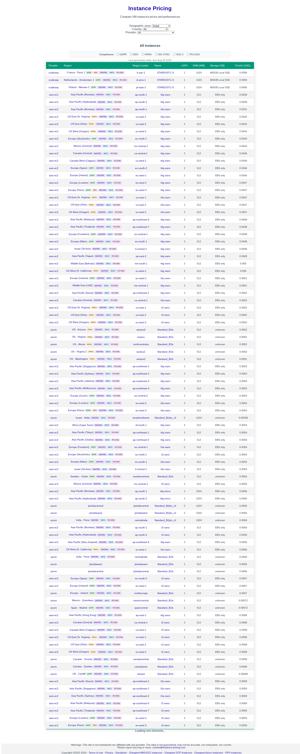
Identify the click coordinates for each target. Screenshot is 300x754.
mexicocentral (141, 600)
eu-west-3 (141, 190)
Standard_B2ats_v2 (165, 417)
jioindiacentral (95, 505)
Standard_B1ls (165, 329)
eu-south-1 (141, 241)
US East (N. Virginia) (79, 116)
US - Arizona (79, 329)
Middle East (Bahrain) (83, 263)
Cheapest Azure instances (208, 752)
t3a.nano (165, 109)
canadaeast (141, 666)
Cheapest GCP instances (178, 752)
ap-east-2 (141, 256)
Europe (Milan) (79, 241)
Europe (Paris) (76, 190)
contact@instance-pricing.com (169, 747)
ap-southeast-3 (141, 381)
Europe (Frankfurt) (79, 234)
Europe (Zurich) (79, 395)
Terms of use (96, 752)
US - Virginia (79, 336)
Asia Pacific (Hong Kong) (82, 615)
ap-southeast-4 (141, 388)
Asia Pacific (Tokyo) (82, 432)
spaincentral (141, 607)
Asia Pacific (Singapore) (83, 366)
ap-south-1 (141, 94)
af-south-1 (141, 425)
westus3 (140, 329)
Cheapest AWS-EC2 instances (145, 752)
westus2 (140, 359)
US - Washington (79, 358)
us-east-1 (141, 116)
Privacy (109, 752)
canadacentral (141, 659)
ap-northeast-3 (141, 439)
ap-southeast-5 (141, 219)
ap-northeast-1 (141, 432)
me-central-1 (141, 285)
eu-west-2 (141, 182)
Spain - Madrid (79, 607)
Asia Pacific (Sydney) (82, 373)
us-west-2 (141, 131)
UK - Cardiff (79, 673)
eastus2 (141, 351)
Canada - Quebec (83, 666)
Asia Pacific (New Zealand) (82, 542)
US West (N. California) (79, 270)
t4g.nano (165, 94)
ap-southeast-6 (141, 542)
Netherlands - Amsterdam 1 (79, 80)
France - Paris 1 (76, 72)
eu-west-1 (141, 175)
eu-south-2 (141, 168)
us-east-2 (141, 124)
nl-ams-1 (141, 80)
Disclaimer (121, 752)
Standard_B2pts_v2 (165, 505)
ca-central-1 (141, 153)
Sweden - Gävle (79, 476)
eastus (141, 337)
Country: (137, 29)
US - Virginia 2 (79, 351)
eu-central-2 (141, 395)
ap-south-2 (141, 102)
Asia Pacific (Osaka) (83, 439)
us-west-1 (141, 271)
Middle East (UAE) (83, 285)
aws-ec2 (53, 94)
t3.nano (165, 307)
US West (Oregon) (79, 131)
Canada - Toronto (82, 659)
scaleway (54, 72)
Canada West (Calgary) (83, 160)
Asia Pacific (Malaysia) (82, 219)
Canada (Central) (82, 153)
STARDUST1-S (165, 72)
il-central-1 (141, 249)
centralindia (141, 520)
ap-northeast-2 (141, 292)
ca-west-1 (141, 160)
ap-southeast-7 (141, 226)
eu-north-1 (141, 138)
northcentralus (141, 344)
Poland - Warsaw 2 (79, 87)
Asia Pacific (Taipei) (82, 256)
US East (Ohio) (79, 123)
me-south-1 (141, 263)
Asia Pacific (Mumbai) (83, 94)
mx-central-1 (141, 146)
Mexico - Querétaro (82, 600)
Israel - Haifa (83, 417)
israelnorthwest (141, 417)
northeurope (141, 593)
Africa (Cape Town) (82, 425)
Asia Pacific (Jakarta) (82, 381)
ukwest (141, 674)
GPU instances (233, 752)
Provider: (131, 32)
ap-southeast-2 (141, 373)
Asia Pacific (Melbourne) (82, 388)
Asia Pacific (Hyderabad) (82, 101)
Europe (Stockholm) (79, 138)
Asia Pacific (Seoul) (82, 292)
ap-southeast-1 (141, 366)
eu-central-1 (141, 234)
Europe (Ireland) (79, 175)
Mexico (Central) (83, 146)
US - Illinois (79, 344)
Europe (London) (79, 182)
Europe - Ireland (79, 593)
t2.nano (165, 637)
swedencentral (141, 476)
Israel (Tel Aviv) (82, 248)
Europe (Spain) (79, 168)
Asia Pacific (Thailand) (82, 226)
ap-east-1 (141, 615)
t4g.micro (165, 491)
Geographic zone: (140, 25)
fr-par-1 (141, 72)
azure (54, 329)
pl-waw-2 (141, 87)
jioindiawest (95, 513)
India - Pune (82, 520)
